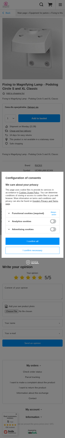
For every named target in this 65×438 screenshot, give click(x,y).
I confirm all (32, 241)
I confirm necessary (32, 250)
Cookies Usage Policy (29, 192)
